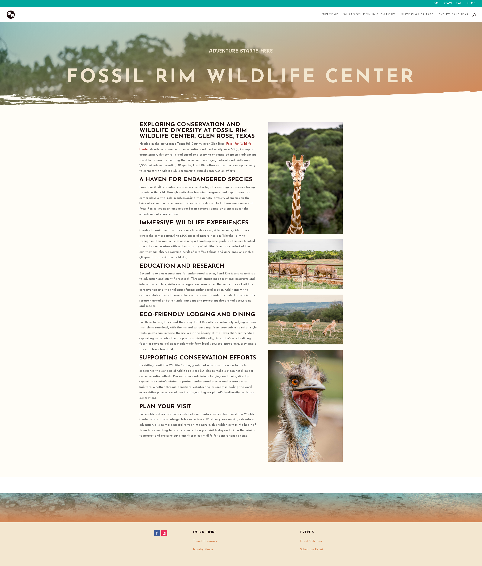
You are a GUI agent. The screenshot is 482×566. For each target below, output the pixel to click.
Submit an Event (311, 549)
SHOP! (471, 3)
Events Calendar (453, 14)
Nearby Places (203, 549)
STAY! (447, 3)
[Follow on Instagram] (164, 533)
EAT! (459, 3)
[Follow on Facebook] (157, 533)
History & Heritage (417, 14)
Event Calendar (311, 541)
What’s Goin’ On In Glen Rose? (369, 14)
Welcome (330, 14)
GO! (436, 3)
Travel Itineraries (205, 541)
